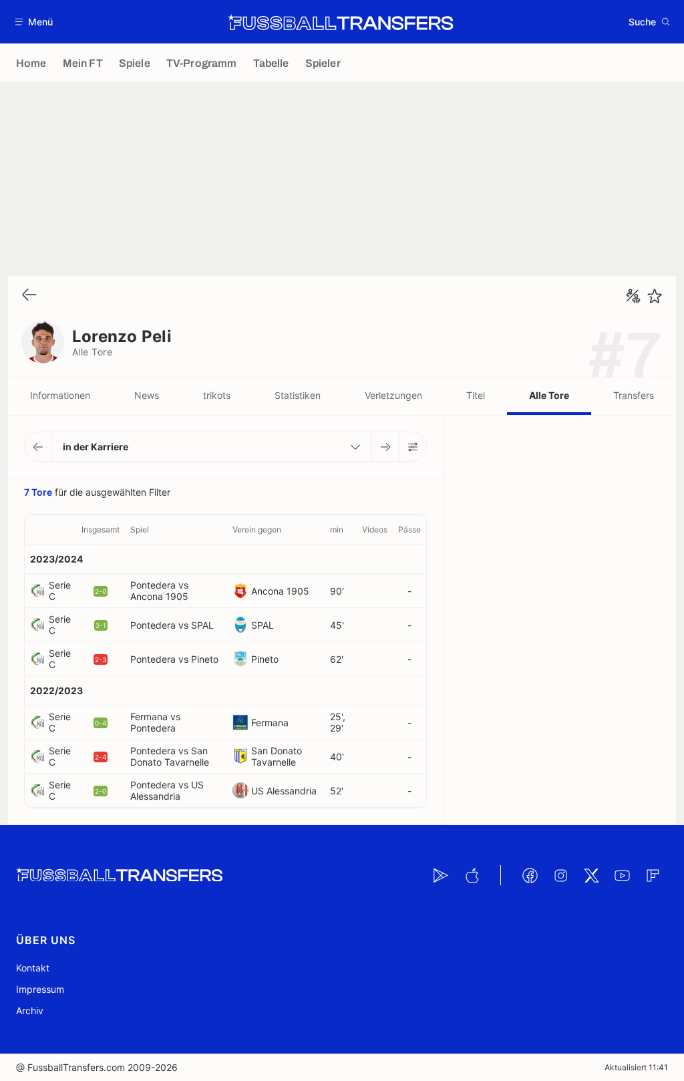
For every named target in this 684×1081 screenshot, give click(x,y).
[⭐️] (655, 296)
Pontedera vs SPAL (172, 625)
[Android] (441, 875)
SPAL (262, 625)
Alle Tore (549, 395)
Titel (475, 395)
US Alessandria (284, 790)
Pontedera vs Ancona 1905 (159, 590)
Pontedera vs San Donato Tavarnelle (169, 756)
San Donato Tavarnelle (276, 756)
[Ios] (472, 875)
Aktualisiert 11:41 (636, 1067)
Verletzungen (393, 395)
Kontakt (32, 967)
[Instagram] (560, 875)
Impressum (40, 989)
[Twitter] (591, 875)
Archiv (29, 1010)
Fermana (270, 722)
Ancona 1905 (280, 591)
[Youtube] (622, 875)
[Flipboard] (653, 875)
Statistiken (298, 395)
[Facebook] (530, 875)
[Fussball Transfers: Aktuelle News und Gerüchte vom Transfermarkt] (341, 22)
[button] (34, 22)
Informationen (60, 395)
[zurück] (29, 296)
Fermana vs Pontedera (155, 722)
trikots (216, 395)
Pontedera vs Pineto (174, 659)
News (146, 395)
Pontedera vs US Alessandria (167, 790)
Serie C (60, 590)
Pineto (265, 659)
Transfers (633, 395)
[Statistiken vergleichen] (633, 296)
